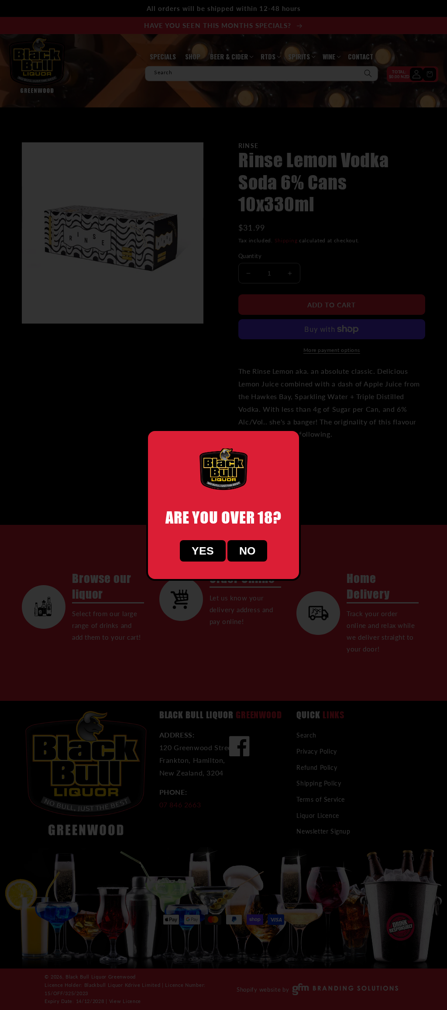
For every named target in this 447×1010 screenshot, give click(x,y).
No (247, 551)
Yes (203, 551)
